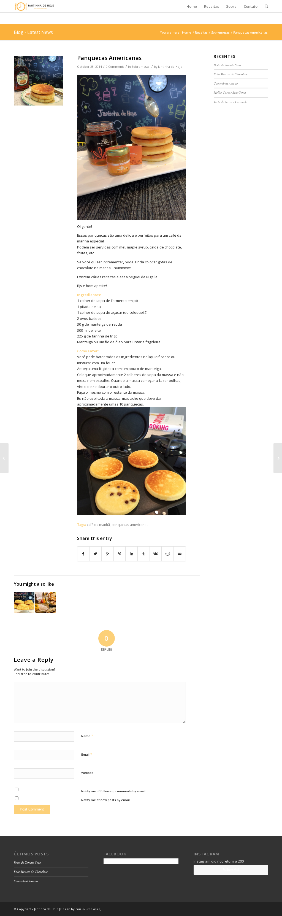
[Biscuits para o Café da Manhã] (24, 602)
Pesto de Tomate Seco (227, 65)
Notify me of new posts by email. (106, 800)
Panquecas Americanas (109, 58)
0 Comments (115, 67)
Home (186, 32)
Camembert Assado (226, 83)
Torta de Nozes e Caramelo (231, 102)
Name (87, 735)
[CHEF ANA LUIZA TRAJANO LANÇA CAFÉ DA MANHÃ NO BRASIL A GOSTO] (45, 602)
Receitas (201, 32)
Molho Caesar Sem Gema (230, 92)
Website (87, 773)
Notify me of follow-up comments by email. (113, 791)
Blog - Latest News (33, 32)
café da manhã (98, 524)
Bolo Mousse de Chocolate (231, 74)
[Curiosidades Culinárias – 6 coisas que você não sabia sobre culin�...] (4, 458)
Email (86, 754)
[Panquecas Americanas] (38, 81)
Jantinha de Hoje (170, 67)
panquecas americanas (130, 524)
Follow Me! (231, 869)
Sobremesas (220, 32)
